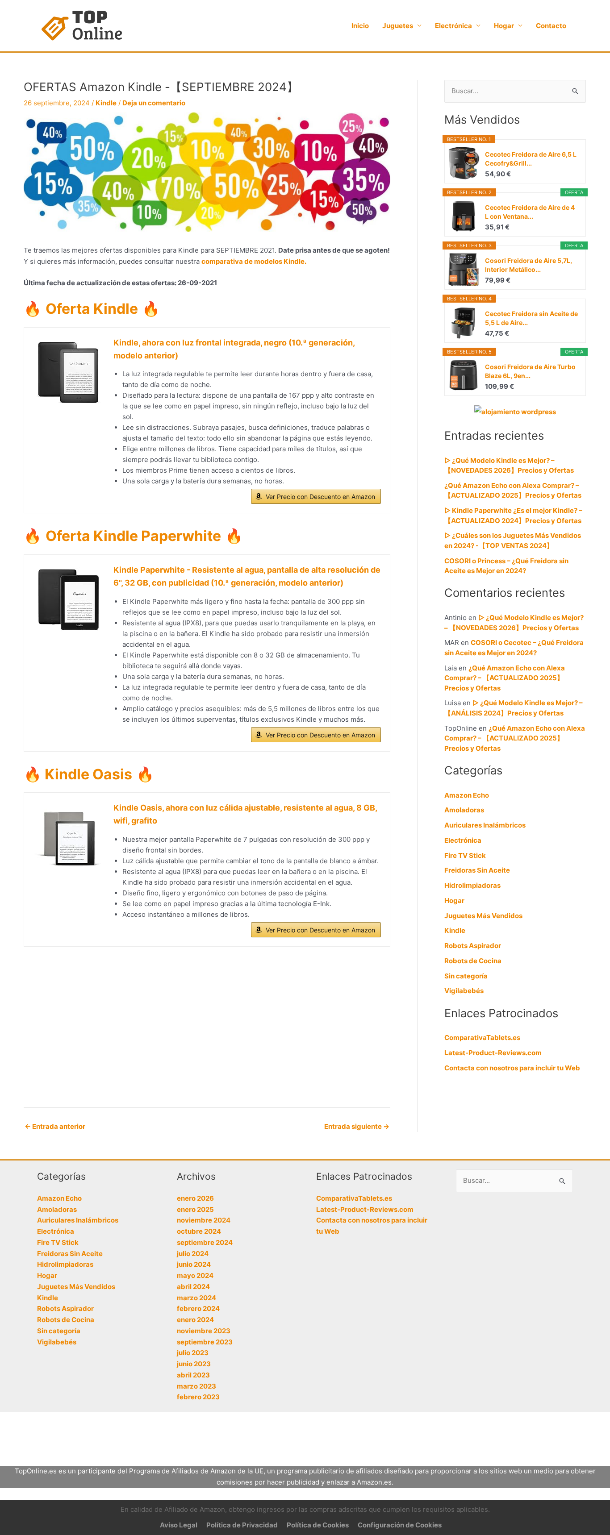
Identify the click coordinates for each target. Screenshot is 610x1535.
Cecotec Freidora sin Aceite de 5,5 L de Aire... (531, 318)
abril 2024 (193, 1286)
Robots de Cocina (472, 961)
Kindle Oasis (87, 774)
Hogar (504, 25)
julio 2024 (193, 1253)
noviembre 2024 (203, 1220)
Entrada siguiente (356, 1126)
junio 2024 (194, 1264)
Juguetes (397, 25)
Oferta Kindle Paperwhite (133, 536)
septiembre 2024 (205, 1242)
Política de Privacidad (242, 1525)
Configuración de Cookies (400, 1525)
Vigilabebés (464, 990)
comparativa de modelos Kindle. (253, 261)
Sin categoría (466, 976)
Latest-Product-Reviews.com (493, 1052)
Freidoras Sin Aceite (477, 870)
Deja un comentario (153, 103)
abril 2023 (193, 1375)
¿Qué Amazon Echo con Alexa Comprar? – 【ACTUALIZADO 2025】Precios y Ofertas (504, 678)
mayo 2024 (195, 1275)
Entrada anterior (55, 1126)
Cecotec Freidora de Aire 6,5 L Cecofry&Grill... (531, 158)
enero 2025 (195, 1209)
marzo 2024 (196, 1298)
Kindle (106, 103)
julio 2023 (193, 1352)
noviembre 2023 (203, 1331)
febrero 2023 (198, 1397)
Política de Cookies (318, 1525)
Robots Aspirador (472, 945)
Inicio (360, 25)
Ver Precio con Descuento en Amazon (320, 496)
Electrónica (453, 25)
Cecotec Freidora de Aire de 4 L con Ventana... (530, 212)
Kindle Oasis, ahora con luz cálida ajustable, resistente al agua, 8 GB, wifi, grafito (245, 814)
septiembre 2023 (205, 1342)
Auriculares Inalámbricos (485, 825)
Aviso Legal (178, 1525)
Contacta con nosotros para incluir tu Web (512, 1068)
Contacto (551, 25)
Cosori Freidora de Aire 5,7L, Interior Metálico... (528, 265)
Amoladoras (464, 810)
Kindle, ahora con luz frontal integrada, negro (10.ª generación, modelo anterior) (234, 349)
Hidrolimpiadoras (472, 885)
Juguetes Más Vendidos (483, 915)
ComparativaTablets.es (482, 1037)
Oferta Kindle (92, 308)
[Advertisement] (207, 1031)
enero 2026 (195, 1198)
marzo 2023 (196, 1386)
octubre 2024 (199, 1231)
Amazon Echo (466, 795)
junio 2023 (194, 1364)
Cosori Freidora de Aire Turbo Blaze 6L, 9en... (530, 371)
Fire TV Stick (465, 855)
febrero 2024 (198, 1308)
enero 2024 (195, 1319)
